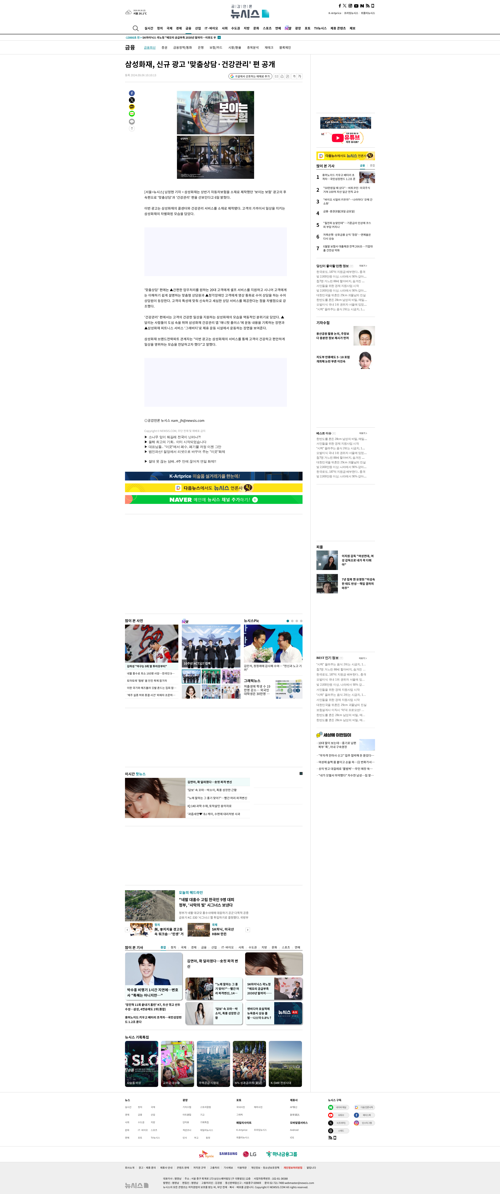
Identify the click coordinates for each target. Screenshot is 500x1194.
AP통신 (293, 1107)
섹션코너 (187, 1130)
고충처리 (214, 1167)
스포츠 (267, 28)
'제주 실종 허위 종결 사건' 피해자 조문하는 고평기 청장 (152, 695)
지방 (247, 28)
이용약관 (242, 1167)
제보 (352, 28)
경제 (179, 28)
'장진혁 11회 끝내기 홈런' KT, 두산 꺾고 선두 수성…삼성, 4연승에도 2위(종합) (152, 1007)
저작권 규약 (199, 1167)
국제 (169, 28)
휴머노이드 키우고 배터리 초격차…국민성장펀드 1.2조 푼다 (153, 1019)
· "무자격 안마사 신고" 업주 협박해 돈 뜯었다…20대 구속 (345, 755)
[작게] (294, 76)
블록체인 (285, 47)
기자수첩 (323, 322)
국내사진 (240, 1107)
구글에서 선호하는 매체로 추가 (252, 76)
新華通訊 (294, 1114)
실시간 (149, 28)
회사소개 (129, 1167)
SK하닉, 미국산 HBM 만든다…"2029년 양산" (226, 934)
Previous (127, 930)
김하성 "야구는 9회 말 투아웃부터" (147, 666)
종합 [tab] (372, 165)
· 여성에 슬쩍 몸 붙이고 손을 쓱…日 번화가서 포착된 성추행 (345, 762)
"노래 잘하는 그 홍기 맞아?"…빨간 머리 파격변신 (217, 798)
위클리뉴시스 (368, 13)
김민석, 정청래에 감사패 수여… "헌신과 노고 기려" (273, 668)
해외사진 (258, 1107)
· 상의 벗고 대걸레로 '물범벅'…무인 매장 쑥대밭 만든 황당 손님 (345, 769)
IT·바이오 (211, 28)
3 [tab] (297, 621)
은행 (201, 47)
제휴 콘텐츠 (338, 28)
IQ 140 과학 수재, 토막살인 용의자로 (210, 806)
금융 (188, 28)
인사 (185, 1137)
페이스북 (367, 1115)
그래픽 (239, 1114)
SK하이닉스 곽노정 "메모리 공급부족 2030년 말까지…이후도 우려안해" (259, 988)
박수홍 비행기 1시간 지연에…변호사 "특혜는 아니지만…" (152, 992)
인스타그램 (367, 1123)
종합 (163, 947)
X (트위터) (341, 1123)
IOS (292, 1137)
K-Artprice (335, 13)
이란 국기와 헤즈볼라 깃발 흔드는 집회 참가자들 (152, 688)
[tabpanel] (273, 649)
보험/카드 (216, 47)
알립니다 (311, 1167)
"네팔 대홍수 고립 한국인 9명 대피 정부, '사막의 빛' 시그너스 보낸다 (206, 902)
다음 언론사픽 (367, 1107)
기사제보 (228, 1167)
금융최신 (150, 47)
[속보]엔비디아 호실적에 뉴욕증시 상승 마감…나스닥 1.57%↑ (169, 37)
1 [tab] (288, 621)
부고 (196, 1137)
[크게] (300, 76)
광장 (298, 28)
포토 (308, 28)
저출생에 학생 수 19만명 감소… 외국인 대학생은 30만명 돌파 (257, 692)
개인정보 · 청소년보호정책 (265, 1167)
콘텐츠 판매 (183, 1167)
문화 (256, 28)
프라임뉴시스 (351, 13)
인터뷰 (186, 1122)
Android (294, 1130)
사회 (225, 28)
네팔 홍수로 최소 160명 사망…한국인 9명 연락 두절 (152, 673)
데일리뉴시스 (206, 1130)
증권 (164, 47)
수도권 (235, 28)
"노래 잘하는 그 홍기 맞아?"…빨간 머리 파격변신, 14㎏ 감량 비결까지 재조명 (227, 988)
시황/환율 (234, 47)
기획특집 (204, 1122)
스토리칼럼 (205, 1107)
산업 (198, 28)
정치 (160, 28)
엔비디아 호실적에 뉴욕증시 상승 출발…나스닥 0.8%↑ (259, 1013)
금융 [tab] (362, 165)
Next (248, 930)
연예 (278, 28)
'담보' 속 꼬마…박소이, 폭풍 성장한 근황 (212, 790)
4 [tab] (301, 621)
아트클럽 (187, 1114)
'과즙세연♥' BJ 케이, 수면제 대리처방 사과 (214, 814)
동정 (208, 1137)
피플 (319, 547)
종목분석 (253, 47)
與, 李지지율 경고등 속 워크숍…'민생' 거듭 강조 (169, 934)
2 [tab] (292, 621)
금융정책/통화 (182, 47)
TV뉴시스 (320, 28)
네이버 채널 (341, 1107)
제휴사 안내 (166, 1167)
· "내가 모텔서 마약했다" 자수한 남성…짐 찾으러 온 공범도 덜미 (345, 775)
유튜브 (341, 1115)
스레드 (341, 1130)
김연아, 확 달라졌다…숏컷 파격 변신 (210, 782)
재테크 (269, 47)
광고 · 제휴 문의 (147, 1167)
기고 (202, 1114)
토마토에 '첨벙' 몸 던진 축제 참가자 (147, 681)
